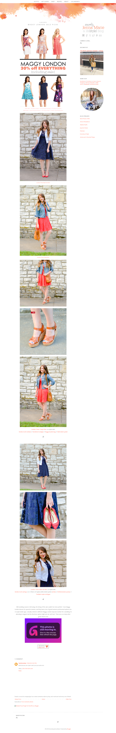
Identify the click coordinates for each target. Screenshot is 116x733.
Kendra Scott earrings (21, 592)
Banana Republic (90, 82)
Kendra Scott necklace (25, 432)
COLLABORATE (75, 1)
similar (54, 592)
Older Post (68, 699)
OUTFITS (36, 1)
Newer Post (18, 699)
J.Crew (94, 81)
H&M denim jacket (62, 432)
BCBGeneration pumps (63, 592)
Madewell (86, 84)
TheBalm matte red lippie (43, 594)
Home (43, 699)
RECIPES (59, 1)
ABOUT (66, 1)
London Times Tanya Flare (43, 257)
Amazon (99, 81)
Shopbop (82, 82)
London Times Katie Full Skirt (43, 182)
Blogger (69, 729)
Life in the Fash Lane (27, 668)
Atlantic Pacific (83, 125)
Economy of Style (84, 134)
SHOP (53, 1)
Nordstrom (83, 81)
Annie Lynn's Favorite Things (87, 137)
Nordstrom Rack (94, 84)
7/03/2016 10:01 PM (32, 663)
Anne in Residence (85, 121)
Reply (20, 670)
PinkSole (82, 131)
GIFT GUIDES (45, 1)
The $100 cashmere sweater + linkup (91, 51)
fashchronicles (22, 663)
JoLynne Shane (84, 128)
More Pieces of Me (85, 118)
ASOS (81, 84)
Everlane (89, 81)
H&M (97, 82)
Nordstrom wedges (38, 432)
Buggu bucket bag (50, 432)
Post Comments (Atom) (27, 702)
